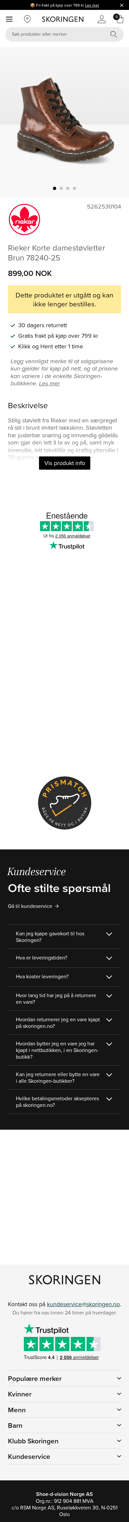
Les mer (92, 5)
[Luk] (122, 5)
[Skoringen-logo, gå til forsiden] (62, 19)
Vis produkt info (64, 463)
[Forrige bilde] (13, 122)
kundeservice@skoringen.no (83, 1304)
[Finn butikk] (27, 19)
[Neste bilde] (116, 122)
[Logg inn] (102, 19)
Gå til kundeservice (30, 906)
